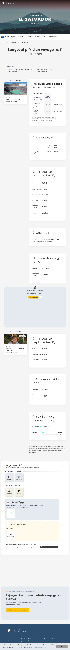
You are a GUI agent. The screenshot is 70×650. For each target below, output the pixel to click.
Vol (40, 297)
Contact (47, 639)
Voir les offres (35, 23)
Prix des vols (13, 72)
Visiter (29, 37)
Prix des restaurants (45, 69)
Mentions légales (13, 639)
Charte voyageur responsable (18, 641)
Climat (20, 37)
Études (54, 639)
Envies (37, 37)
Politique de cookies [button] (40, 647)
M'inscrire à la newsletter (16, 610)
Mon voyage (53, 37)
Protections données (35, 639)
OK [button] (61, 646)
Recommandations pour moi (49, 547)
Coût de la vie (42, 72)
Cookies (23, 639)
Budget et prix (10, 37)
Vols (44, 37)
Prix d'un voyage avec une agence (20, 69)
